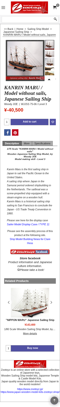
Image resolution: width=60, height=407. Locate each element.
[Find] (55, 19)
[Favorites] (53, 122)
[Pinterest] (15, 132)
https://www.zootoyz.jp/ (30, 389)
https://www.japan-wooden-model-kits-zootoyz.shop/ (30, 392)
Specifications (42, 143)
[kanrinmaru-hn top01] (49, 54)
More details (30, 333)
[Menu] (3, 8)
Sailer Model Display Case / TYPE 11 (28, 224)
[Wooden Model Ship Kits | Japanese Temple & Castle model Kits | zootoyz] (29, 7)
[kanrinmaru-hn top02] (49, 62)
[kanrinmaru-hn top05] (49, 74)
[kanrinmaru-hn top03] (49, 68)
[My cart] (54, 7)
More (27, 143)
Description (12, 143)
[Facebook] (7, 132)
